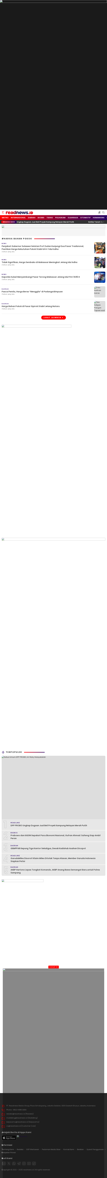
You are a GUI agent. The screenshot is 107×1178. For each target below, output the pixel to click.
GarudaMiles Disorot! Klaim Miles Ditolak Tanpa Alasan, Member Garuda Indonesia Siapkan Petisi (53, 860)
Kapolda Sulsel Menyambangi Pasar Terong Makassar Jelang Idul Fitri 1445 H (41, 277)
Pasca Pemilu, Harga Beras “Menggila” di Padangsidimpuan (32, 291)
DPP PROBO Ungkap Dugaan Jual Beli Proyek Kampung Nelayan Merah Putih (49, 825)
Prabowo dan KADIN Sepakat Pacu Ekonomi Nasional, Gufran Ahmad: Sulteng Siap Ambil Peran (55, 837)
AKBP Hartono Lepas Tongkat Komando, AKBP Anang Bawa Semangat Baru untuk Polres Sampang (55, 871)
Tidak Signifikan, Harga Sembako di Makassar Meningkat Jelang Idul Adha (39, 262)
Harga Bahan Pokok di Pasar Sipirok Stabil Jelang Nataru (31, 306)
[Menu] (3, 212)
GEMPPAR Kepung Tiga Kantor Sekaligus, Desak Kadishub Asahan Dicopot (48, 848)
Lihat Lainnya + (54, 317)
